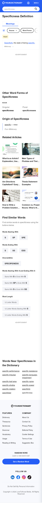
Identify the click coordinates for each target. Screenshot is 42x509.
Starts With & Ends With (15, 276)
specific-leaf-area (9, 381)
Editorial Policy (27, 430)
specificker (6, 392)
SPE (23, 237)
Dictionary (6, 417)
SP (13, 237)
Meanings (10, 23)
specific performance (10, 371)
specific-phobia (8, 385)
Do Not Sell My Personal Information (21, 486)
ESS (23, 250)
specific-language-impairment (29, 376)
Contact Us (26, 421)
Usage (4, 438)
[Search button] (35, 9)
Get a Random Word (21, 461)
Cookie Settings (28, 434)
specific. (31, 42)
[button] (28, 2)
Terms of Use (27, 438)
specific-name (28, 381)
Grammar (5, 430)
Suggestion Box (28, 443)
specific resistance (29, 371)
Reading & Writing (9, 443)
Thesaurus (6, 421)
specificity (26, 389)
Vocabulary (6, 434)
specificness (12, 263)
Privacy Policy (27, 426)
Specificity (8, 42)
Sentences (6, 426)
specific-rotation (8, 389)
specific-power (28, 385)
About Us (25, 417)
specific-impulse (9, 374)
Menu (36, 3)
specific (8, 124)
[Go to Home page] (12, 2)
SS (13, 250)
